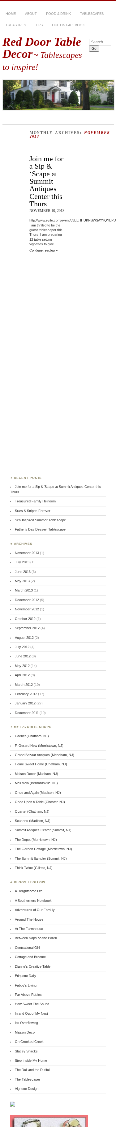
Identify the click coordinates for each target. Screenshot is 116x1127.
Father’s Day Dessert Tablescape (40, 529)
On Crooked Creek (29, 1041)
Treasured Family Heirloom (35, 501)
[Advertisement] (35, 375)
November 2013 (27, 553)
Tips (39, 25)
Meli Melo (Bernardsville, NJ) (36, 783)
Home (11, 13)
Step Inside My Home (31, 1060)
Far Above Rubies (28, 994)
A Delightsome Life (28, 891)
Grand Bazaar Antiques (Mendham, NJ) (44, 755)
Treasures (16, 25)
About (31, 13)
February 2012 (26, 694)
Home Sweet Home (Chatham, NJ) (41, 764)
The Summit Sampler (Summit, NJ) (41, 858)
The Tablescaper (27, 1079)
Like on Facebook (68, 25)
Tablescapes (92, 13)
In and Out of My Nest (31, 1013)
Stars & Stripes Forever (32, 511)
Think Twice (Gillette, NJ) (34, 868)
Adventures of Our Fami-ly (35, 910)
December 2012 (27, 600)
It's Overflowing (26, 1023)
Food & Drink (58, 13)
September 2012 (27, 628)
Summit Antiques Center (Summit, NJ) (43, 830)
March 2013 (24, 590)
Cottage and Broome (30, 957)
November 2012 (27, 609)
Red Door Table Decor (41, 47)
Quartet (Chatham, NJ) (32, 811)
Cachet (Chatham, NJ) (32, 736)
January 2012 (25, 703)
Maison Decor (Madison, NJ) (36, 774)
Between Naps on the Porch (36, 938)
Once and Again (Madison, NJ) (38, 792)
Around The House (29, 919)
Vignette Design (26, 1088)
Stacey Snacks (26, 1051)
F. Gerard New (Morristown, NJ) (39, 745)
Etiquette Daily (25, 976)
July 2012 (22, 647)
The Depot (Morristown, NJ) (36, 839)
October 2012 (25, 619)
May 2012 (22, 666)
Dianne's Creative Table (32, 966)
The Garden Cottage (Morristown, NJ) (43, 849)
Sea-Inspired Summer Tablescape (40, 520)
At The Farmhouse (29, 929)
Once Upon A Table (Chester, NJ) (40, 802)
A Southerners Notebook (33, 900)
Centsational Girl (27, 947)
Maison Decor (25, 1032)
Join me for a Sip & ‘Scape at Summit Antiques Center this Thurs (46, 181)
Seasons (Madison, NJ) (32, 821)
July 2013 (22, 562)
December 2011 (27, 713)
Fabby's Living (26, 985)
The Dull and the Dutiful (32, 1070)
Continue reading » (43, 250)
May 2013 (22, 581)
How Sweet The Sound (32, 1004)
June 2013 (23, 572)
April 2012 (22, 675)
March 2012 (24, 684)
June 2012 (23, 656)
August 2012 (24, 637)
